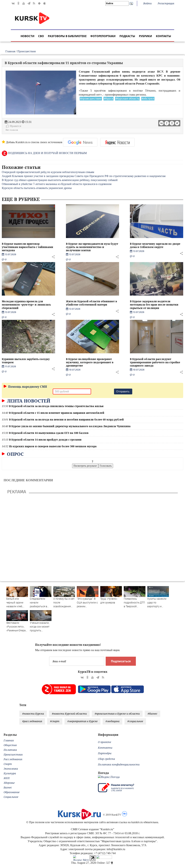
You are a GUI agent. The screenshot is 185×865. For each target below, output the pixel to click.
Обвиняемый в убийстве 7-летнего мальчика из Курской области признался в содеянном (56, 184)
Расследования (13, 759)
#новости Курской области (69, 713)
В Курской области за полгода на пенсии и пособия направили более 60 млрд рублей (66, 419)
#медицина (112, 721)
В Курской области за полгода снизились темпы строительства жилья (56, 406)
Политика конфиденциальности (118, 764)
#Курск (108, 98)
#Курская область (127, 98)
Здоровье (9, 782)
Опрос (15, 454)
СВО (41, 36)
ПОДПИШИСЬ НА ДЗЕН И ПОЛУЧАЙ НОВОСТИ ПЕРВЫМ (47, 153)
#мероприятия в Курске (82, 721)
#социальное (135, 721)
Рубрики (145, 36)
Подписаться (121, 661)
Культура (10, 773)
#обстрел (148, 98)
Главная (10, 51)
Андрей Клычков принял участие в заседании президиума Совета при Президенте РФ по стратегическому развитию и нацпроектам (83, 176)
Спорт (8, 764)
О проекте (104, 742)
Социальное (11, 797)
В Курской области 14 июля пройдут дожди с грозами (45, 439)
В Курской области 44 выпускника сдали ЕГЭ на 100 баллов (49, 433)
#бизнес (152, 713)
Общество (10, 745)
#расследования (32, 721)
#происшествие (91, 98)
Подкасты (127, 36)
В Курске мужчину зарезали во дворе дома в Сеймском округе (155, 245)
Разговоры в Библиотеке (67, 36)
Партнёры (104, 753)
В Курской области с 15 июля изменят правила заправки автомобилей (56, 412)
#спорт (54, 721)
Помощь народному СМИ (27, 387)
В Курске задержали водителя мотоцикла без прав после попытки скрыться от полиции (154, 305)
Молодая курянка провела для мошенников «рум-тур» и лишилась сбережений (26, 305)
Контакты (163, 36)
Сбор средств (106, 759)
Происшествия (26, 51)
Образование (12, 792)
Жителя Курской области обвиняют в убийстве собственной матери (91, 303)
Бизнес (8, 787)
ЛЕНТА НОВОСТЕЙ (28, 401)
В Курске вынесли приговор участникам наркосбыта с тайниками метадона (27, 247)
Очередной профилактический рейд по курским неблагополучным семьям (48, 172)
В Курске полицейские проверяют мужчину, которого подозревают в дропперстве (89, 362)
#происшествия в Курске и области (117, 713)
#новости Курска (33, 713)
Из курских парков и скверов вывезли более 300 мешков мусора (52, 446)
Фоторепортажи (102, 36)
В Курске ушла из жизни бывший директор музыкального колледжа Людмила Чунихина (69, 426)
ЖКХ (7, 778)
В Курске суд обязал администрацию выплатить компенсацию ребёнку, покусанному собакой (60, 180)
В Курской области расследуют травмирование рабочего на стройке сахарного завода (155, 362)
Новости (27, 36)
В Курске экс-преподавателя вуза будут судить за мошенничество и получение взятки (92, 247)
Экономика (11, 768)
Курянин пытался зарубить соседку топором (26, 360)
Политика (10, 750)
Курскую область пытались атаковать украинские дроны (37, 188)
